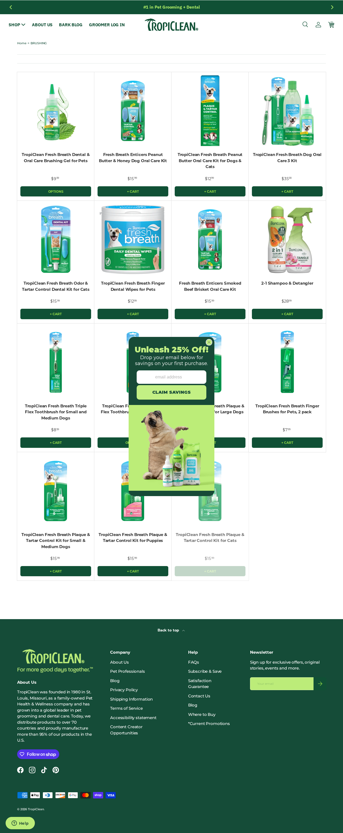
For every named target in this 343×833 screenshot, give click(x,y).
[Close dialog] (209, 342)
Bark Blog (71, 25)
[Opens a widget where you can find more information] (20, 823)
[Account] (318, 24)
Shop (14, 25)
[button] (331, 24)
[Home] (171, 24)
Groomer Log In (107, 25)
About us (42, 25)
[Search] (305, 24)
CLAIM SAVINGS (171, 392)
